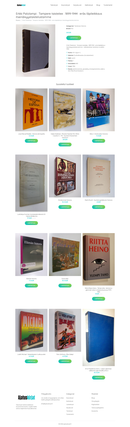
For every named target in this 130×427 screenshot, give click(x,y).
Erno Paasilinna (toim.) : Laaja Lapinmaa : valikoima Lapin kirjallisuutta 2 (98, 369)
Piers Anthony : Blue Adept (65, 354)
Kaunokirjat (65, 5)
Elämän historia (31, 279)
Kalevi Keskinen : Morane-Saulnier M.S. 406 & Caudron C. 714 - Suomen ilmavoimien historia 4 (65, 135)
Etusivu (18, 20)
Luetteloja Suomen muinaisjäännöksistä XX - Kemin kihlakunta (31, 215)
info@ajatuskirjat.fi (47, 404)
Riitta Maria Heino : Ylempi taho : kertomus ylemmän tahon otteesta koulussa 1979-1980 (98, 290)
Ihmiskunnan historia (65, 200)
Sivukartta (95, 411)
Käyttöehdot (95, 404)
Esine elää (65, 279)
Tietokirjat (54, 5)
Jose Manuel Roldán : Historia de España (31, 134)
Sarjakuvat (77, 5)
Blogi (98, 5)
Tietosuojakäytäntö (98, 408)
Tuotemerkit (108, 5)
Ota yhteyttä (95, 401)
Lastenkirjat (70, 404)
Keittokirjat (89, 5)
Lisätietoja (74, 38)
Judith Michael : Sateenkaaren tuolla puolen (31, 354)
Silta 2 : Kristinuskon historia (99, 134)
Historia (83, 26)
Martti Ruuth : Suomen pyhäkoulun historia (98, 200)
